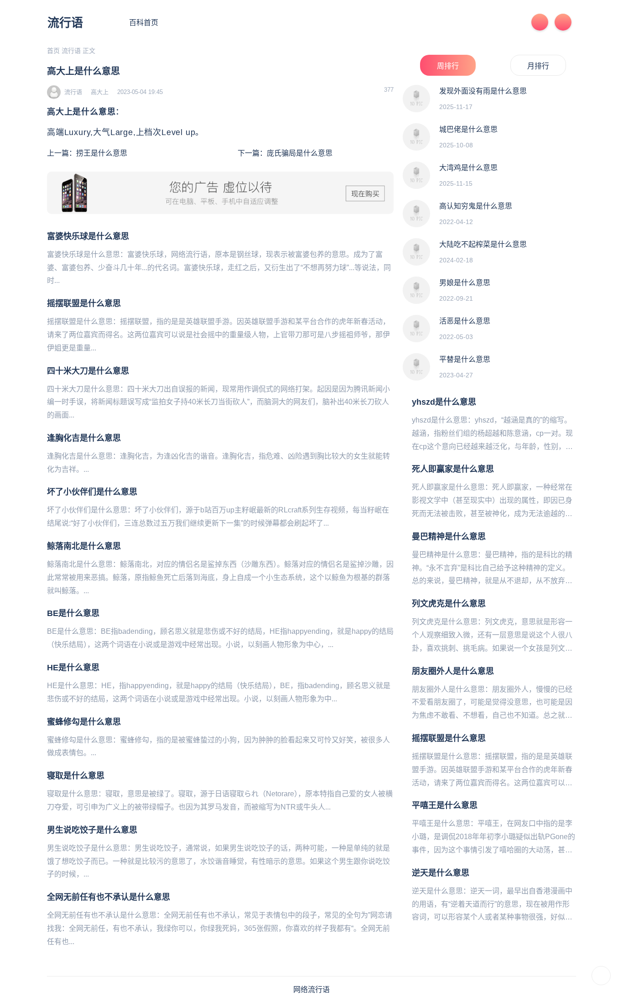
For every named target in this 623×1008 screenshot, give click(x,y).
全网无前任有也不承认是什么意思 (108, 897)
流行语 (65, 23)
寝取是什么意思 (75, 775)
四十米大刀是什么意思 (88, 371)
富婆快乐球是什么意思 (88, 236)
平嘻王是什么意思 (445, 805)
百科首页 (143, 22)
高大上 (100, 92)
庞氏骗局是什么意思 (299, 153)
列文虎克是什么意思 (449, 603)
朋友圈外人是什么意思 (453, 671)
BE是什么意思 (73, 613)
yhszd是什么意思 (444, 402)
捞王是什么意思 (101, 153)
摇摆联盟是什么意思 (84, 303)
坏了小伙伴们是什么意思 (92, 491)
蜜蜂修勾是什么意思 (84, 721)
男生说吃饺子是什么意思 (92, 830)
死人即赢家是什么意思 (453, 469)
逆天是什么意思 (440, 872)
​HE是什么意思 (73, 667)
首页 (53, 50)
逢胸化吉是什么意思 (84, 438)
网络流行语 (311, 989)
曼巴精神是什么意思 (449, 536)
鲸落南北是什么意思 (84, 546)
